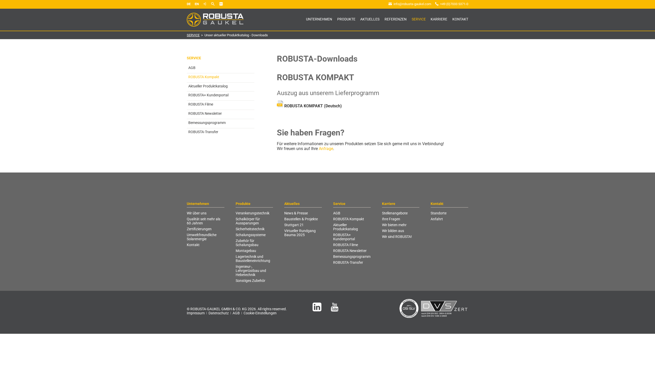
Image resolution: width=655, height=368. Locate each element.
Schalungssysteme (251, 235)
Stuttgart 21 (294, 225)
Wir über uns (196, 213)
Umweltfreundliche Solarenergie (201, 237)
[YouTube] (334, 307)
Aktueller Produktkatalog (208, 86)
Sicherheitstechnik (250, 229)
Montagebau (246, 251)
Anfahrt (437, 219)
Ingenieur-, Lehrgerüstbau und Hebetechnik (251, 270)
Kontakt (193, 245)
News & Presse (296, 213)
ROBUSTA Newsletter (205, 113)
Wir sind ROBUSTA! (397, 237)
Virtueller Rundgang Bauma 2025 (300, 233)
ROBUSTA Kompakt (348, 219)
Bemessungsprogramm (207, 123)
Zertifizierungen (199, 229)
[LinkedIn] (317, 307)
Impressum (196, 313)
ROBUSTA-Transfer (203, 132)
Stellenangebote (395, 213)
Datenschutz (219, 313)
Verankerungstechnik (252, 213)
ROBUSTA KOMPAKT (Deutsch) (313, 105)
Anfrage (326, 148)
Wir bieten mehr (394, 225)
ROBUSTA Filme (200, 104)
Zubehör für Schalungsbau (247, 243)
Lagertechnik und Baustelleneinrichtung (253, 259)
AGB (191, 68)
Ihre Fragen (391, 219)
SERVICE (193, 35)
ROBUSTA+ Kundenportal (208, 95)
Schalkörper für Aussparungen (248, 221)
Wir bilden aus (393, 231)
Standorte (438, 213)
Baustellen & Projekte (301, 219)
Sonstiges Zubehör (250, 281)
